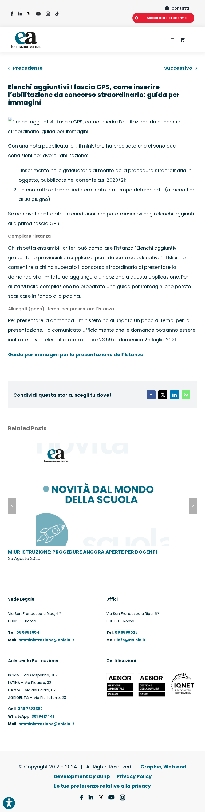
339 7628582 (30, 709)
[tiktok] (57, 14)
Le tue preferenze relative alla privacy (102, 786)
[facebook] (12, 14)
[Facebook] (151, 395)
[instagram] (48, 14)
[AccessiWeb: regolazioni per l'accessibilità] (9, 803)
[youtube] (38, 14)
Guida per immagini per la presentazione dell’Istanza (76, 354)
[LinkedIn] (174, 395)
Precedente (28, 68)
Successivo (178, 68)
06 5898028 (126, 632)
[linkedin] (20, 14)
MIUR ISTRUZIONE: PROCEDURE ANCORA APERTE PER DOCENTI (82, 551)
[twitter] (29, 14)
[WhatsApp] (186, 395)
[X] (163, 395)
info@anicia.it (131, 640)
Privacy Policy (134, 776)
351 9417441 (42, 716)
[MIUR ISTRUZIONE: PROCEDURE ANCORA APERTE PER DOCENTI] (102, 447)
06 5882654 (27, 632)
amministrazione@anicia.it (46, 640)
